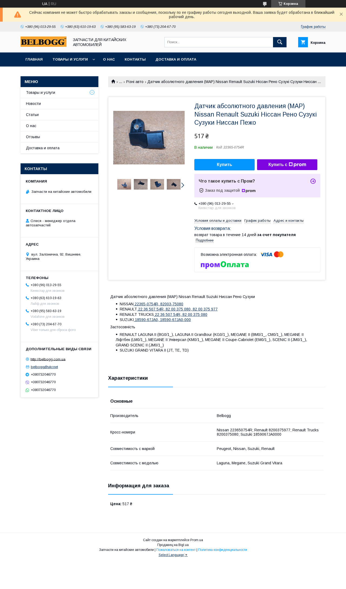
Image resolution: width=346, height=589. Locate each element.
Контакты (135, 59)
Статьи (32, 114)
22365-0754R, (147, 304)
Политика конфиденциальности (222, 550)
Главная (34, 59)
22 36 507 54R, (151, 309)
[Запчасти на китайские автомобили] (43, 45)
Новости (33, 103)
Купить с (277, 164)
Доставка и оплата (175, 59)
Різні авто (135, 82)
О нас (109, 59)
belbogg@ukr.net (44, 367)
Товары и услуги (70, 59)
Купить (224, 164)
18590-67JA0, (147, 319)
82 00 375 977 (205, 309)
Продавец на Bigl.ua (173, 545)
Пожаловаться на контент (176, 550)
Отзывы (33, 137)
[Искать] (280, 42)
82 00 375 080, (179, 309)
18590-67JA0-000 (175, 319)
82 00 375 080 (194, 314)
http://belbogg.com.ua (48, 359)
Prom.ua (196, 540)
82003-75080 (171, 304)
